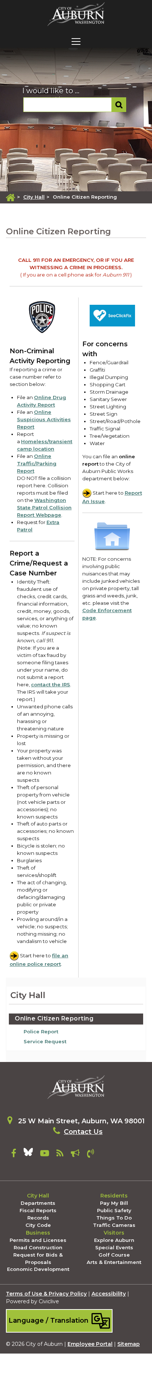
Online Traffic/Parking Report (36, 463)
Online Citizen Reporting (54, 1018)
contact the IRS (50, 684)
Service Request (45, 1041)
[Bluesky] (28, 1154)
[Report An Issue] (112, 316)
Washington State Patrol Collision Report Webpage (44, 507)
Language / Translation (49, 1320)
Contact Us (83, 1132)
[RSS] (60, 1154)
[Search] (119, 104)
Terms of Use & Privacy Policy (46, 1293)
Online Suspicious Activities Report (44, 419)
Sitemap (128, 1344)
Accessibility (108, 1293)
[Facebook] (13, 1154)
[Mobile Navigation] (76, 41)
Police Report (41, 1031)
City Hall (34, 197)
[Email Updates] (75, 1154)
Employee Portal (90, 1344)
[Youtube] (45, 1154)
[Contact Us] (90, 1154)
